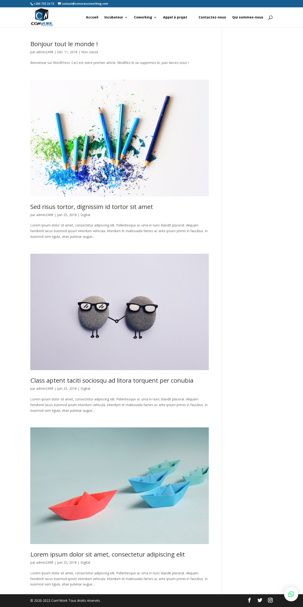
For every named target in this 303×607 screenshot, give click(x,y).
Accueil (92, 17)
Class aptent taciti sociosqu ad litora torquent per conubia (111, 380)
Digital (85, 215)
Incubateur (113, 17)
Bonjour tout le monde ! (64, 44)
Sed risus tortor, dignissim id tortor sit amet (91, 206)
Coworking (143, 17)
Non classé (89, 52)
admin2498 (44, 52)
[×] (291, 594)
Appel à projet (175, 17)
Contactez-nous (212, 17)
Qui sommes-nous (247, 17)
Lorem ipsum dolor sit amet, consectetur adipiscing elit (107, 554)
